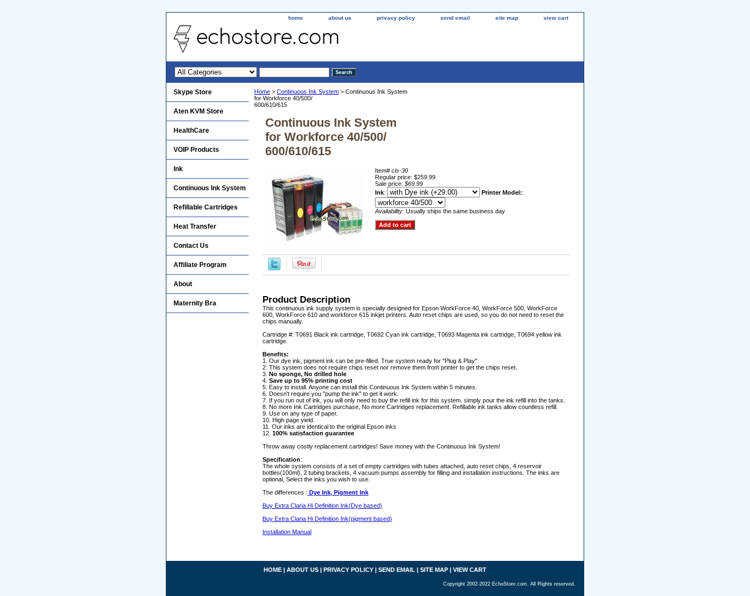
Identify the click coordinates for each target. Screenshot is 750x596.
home (295, 18)
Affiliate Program (200, 265)
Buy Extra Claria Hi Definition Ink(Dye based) (322, 505)
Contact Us (191, 245)
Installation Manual (286, 532)
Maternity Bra (194, 303)
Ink (178, 169)
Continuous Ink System (308, 91)
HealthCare (191, 130)
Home (262, 91)
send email (455, 18)
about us (339, 18)
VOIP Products (196, 150)
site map (506, 18)
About (182, 284)
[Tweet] (274, 268)
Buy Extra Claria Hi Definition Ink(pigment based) (327, 518)
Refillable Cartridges (205, 207)
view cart (556, 18)
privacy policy (396, 18)
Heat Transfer (194, 226)
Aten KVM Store (198, 111)
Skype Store (192, 92)
